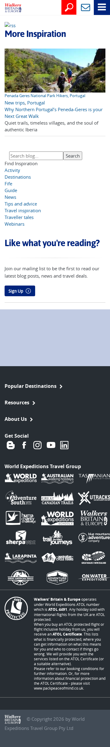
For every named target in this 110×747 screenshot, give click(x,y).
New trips (15, 103)
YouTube (51, 445)
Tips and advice (21, 204)
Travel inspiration (23, 210)
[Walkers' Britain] (8, 8)
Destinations (18, 177)
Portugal (36, 103)
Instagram (37, 445)
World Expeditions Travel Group (43, 466)
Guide (11, 190)
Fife (8, 183)
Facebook (24, 445)
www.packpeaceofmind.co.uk (58, 688)
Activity (12, 170)
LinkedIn (64, 445)
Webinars (14, 224)
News (10, 197)
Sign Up (16, 291)
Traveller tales (19, 217)
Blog (11, 445)
